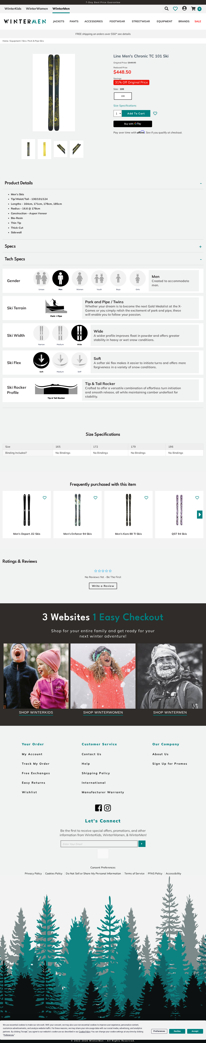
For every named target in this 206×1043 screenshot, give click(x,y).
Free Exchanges (36, 773)
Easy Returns (34, 782)
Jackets (58, 21)
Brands (183, 21)
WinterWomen (37, 8)
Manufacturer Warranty (103, 792)
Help (86, 763)
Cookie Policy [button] (84, 1032)
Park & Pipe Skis (36, 41)
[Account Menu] (184, 8)
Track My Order (36, 763)
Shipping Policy (96, 773)
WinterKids (13, 8)
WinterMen (61, 8)
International (94, 782)
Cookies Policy (53, 873)
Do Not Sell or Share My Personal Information (93, 873)
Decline (177, 1031)
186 (123, 96)
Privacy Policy (33, 873)
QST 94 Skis (179, 533)
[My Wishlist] (175, 8)
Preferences (159, 1031)
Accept (195, 1031)
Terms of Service (134, 873)
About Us (160, 754)
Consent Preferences (102, 867)
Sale (198, 21)
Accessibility (173, 873)
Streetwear (141, 21)
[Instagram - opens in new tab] (107, 808)
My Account (32, 754)
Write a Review (103, 585)
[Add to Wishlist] (155, 113)
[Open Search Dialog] (166, 8)
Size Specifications (124, 105)
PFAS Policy (155, 873)
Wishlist (29, 792)
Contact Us (92, 754)
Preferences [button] (9, 1035)
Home (5, 41)
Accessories (93, 21)
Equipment (164, 21)
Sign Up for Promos (169, 763)
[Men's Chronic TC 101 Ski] (28, 148)
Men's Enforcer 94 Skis (77, 533)
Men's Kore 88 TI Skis (128, 533)
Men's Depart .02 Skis (26, 533)
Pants (74, 21)
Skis (24, 41)
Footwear (117, 21)
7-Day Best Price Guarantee (103, 2)
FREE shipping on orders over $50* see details (103, 33)
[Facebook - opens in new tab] (98, 808)
